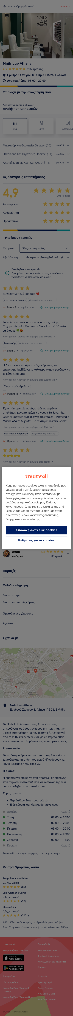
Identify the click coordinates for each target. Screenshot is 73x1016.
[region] (36, 508)
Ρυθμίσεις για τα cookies (36, 540)
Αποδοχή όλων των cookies (36, 530)
